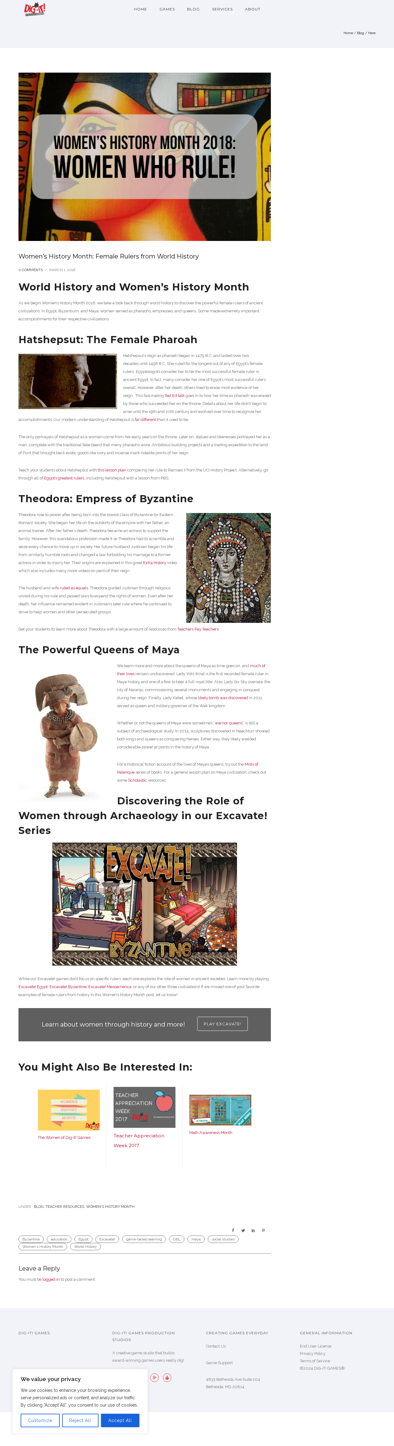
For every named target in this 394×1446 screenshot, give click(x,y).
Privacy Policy (312, 1353)
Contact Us (216, 1346)
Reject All (80, 1420)
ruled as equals (74, 588)
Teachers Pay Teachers (198, 629)
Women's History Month (110, 1206)
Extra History (154, 562)
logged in (51, 1279)
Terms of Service (315, 1361)
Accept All (120, 1420)
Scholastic (137, 780)
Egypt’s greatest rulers (64, 478)
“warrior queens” (228, 723)
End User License (316, 1346)
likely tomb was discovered (223, 697)
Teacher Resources (65, 1206)
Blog (193, 9)
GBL (176, 1239)
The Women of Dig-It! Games (64, 1137)
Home (140, 9)
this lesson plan (112, 470)
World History (85, 1246)
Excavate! (107, 1239)
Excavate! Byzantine (68, 986)
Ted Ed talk (175, 395)
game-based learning (144, 1239)
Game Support (219, 1362)
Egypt (83, 1239)
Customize (40, 1420)
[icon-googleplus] (156, 1377)
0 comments (30, 270)
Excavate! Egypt (33, 986)
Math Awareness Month (210, 1132)
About (252, 9)
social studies (223, 1239)
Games (167, 9)
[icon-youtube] (167, 1377)
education (59, 1239)
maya (196, 1239)
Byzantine (31, 1239)
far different (145, 419)
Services (222, 9)
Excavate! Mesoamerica (109, 986)
